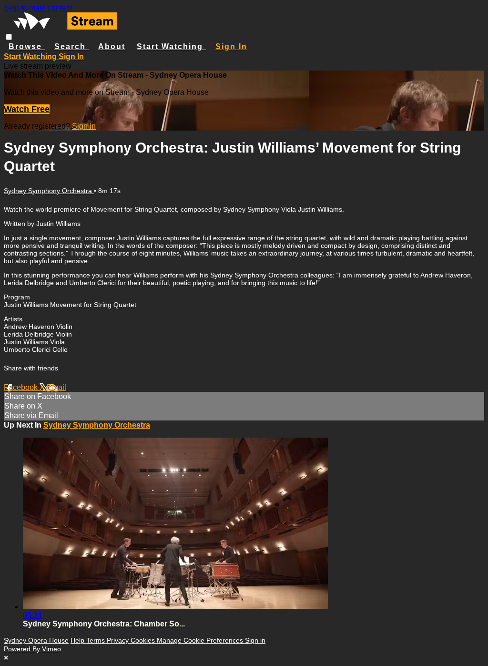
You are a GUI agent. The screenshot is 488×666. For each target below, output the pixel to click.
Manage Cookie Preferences (201, 640)
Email (56, 387)
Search (71, 46)
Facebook (22, 387)
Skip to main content (38, 8)
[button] (9, 37)
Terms (96, 640)
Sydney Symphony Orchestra (49, 191)
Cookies (144, 640)
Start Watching (171, 46)
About (111, 46)
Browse (27, 46)
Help (78, 640)
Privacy (119, 640)
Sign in (231, 46)
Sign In (71, 56)
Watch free (27, 109)
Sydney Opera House (36, 640)
